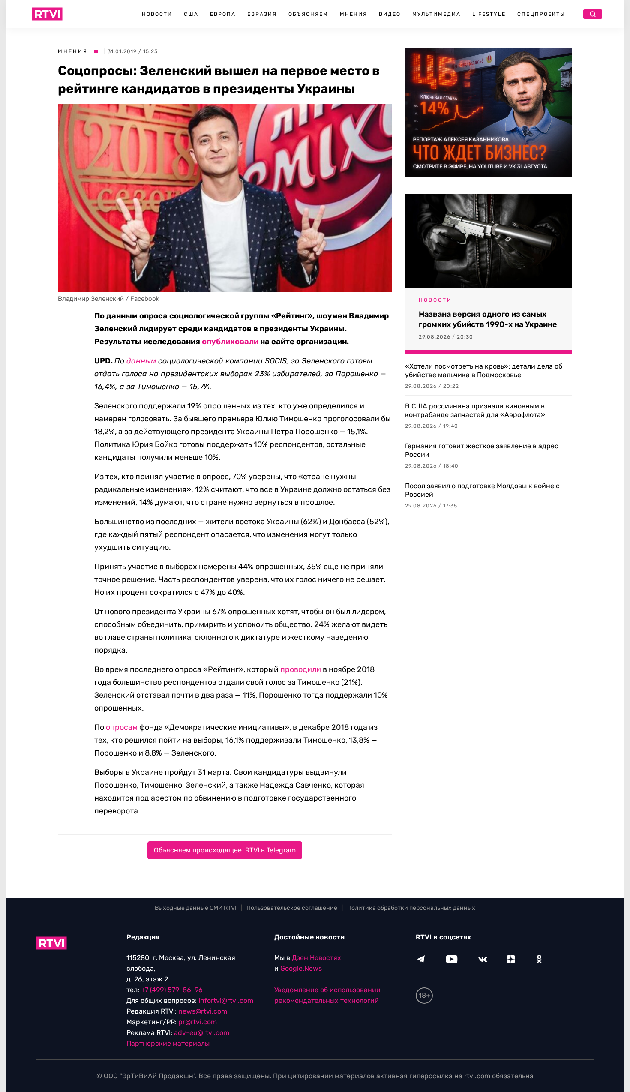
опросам (122, 727)
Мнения (353, 14)
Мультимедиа (436, 14)
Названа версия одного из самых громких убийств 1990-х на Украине (488, 319)
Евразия (262, 14)
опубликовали (230, 341)
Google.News (301, 968)
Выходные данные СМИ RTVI (196, 908)
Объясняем (308, 14)
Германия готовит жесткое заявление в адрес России (481, 450)
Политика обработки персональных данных (411, 908)
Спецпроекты (541, 14)
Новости (157, 14)
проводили (300, 669)
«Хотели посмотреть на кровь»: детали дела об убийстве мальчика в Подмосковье (483, 370)
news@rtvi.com (202, 1011)
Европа (223, 14)
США (191, 14)
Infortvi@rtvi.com (225, 1000)
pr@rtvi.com (197, 1022)
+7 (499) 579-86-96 (172, 990)
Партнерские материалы (168, 1043)
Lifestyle (489, 14)
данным (141, 361)
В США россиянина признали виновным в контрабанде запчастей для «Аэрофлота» (475, 410)
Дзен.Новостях (316, 958)
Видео (390, 14)
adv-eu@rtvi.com (201, 1033)
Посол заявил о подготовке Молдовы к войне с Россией (482, 490)
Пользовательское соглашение (291, 908)
